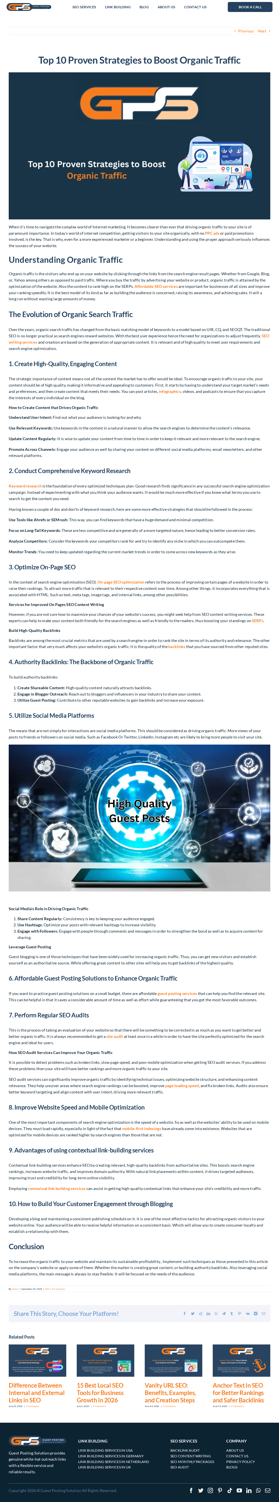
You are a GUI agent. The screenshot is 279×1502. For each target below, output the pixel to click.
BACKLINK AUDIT (185, 1450)
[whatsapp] (258, 1490)
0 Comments (58, 1289)
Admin (15, 1289)
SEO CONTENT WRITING (190, 1456)
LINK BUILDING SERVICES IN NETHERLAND (113, 1462)
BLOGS (231, 1467)
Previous (246, 31)
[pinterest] (220, 1490)
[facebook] (191, 1490)
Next (262, 31)
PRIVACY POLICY (240, 1462)
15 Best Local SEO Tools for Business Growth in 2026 (100, 1393)
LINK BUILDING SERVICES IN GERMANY (111, 1456)
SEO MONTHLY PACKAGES (192, 1462)
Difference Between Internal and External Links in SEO (37, 1393)
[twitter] (200, 1490)
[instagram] (210, 1490)
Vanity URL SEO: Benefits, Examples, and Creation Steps (170, 1393)
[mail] (267, 1490)
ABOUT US (235, 1450)
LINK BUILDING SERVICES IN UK (104, 1467)
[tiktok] (229, 1490)
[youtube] (239, 1490)
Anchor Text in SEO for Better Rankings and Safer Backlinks (238, 1393)
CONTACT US (237, 1456)
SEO (47, 1289)
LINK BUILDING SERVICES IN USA (105, 1450)
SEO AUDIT (179, 1467)
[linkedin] (249, 1490)
